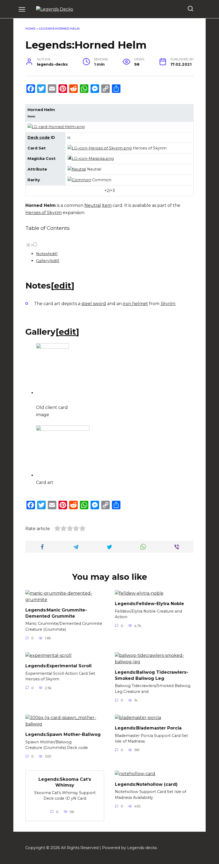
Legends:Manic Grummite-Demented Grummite (56, 612)
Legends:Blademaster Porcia (148, 728)
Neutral (92, 205)
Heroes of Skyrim (43, 212)
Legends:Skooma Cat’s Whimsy (64, 781)
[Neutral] (77, 169)
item (107, 205)
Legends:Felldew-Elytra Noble (149, 603)
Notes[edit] (47, 253)
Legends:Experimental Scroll (58, 665)
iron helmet (135, 303)
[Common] (79, 179)
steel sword (93, 303)
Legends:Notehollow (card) (146, 784)
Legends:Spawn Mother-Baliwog (63, 734)
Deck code (39, 137)
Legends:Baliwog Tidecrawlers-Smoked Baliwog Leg (151, 675)
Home (30, 28)
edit (62, 286)
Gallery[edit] (47, 260)
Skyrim (168, 303)
